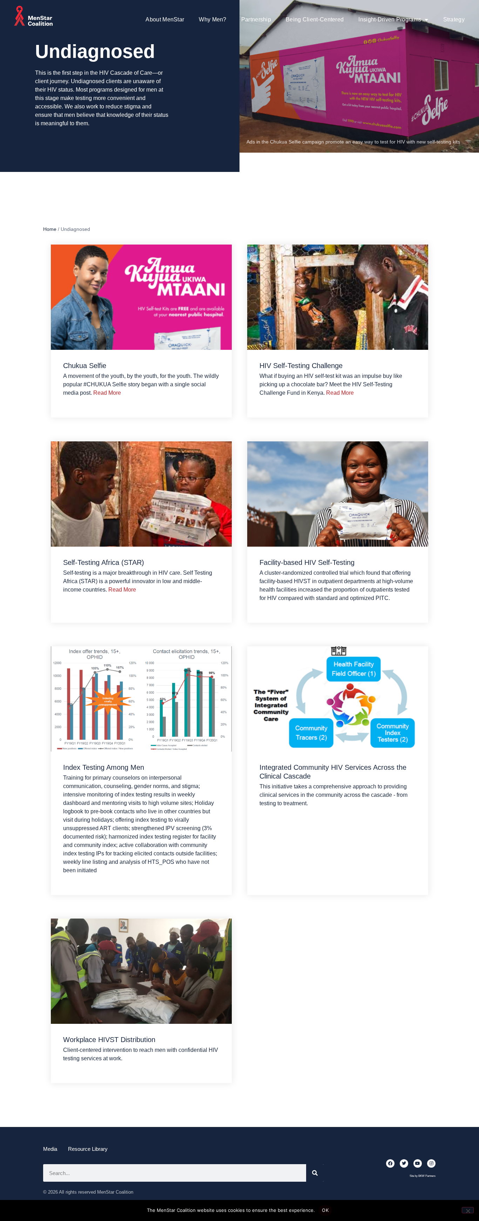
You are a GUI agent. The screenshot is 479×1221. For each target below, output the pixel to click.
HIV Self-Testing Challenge (301, 365)
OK (325, 1210)
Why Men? (212, 19)
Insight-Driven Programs (389, 19)
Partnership (256, 19)
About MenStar (165, 19)
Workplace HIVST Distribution (109, 1039)
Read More (107, 393)
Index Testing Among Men (103, 767)
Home (49, 229)
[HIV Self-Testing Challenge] (337, 297)
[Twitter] (404, 1163)
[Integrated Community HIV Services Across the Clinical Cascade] (337, 699)
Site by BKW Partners (423, 1175)
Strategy (454, 19)
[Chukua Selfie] (141, 297)
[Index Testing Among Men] (141, 699)
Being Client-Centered (315, 19)
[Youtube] (417, 1163)
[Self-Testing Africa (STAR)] (141, 494)
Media (50, 1149)
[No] (468, 1210)
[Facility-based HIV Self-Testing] (337, 494)
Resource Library (88, 1149)
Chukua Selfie (84, 365)
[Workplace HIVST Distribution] (141, 971)
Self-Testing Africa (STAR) (103, 562)
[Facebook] (390, 1163)
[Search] (315, 1173)
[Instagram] (431, 1163)
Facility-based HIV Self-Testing (307, 562)
